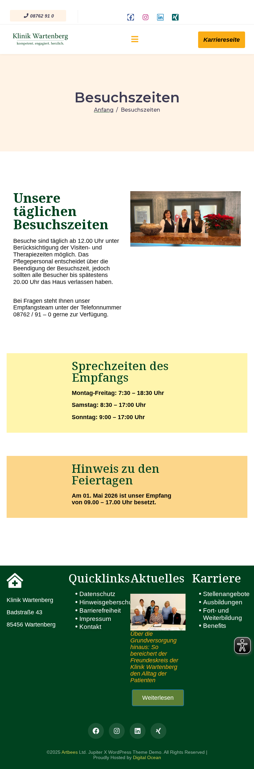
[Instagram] (145, 17)
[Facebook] (130, 17)
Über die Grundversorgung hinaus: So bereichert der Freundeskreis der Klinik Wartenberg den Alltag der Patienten (154, 657)
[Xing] (175, 17)
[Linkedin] (160, 17)
